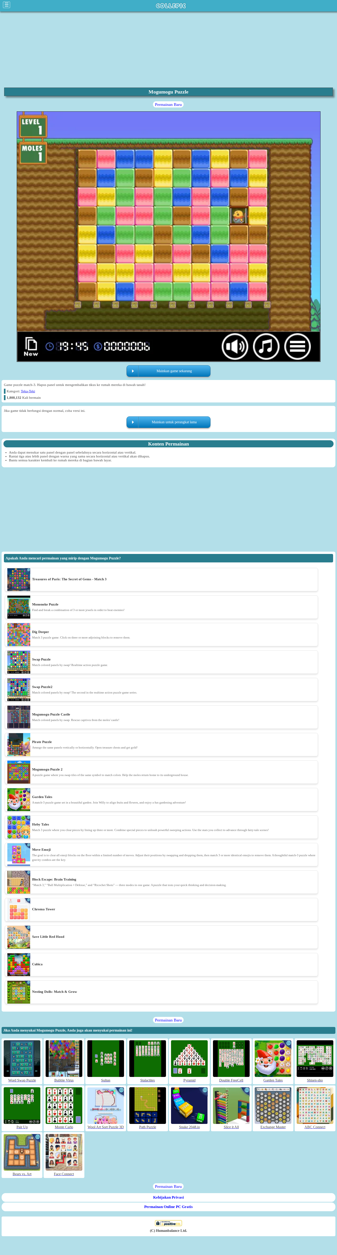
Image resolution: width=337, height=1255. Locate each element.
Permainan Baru (168, 104)
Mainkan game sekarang (174, 371)
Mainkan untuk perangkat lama (174, 422)
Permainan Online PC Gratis (168, 1207)
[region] (168, 49)
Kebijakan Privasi (168, 1197)
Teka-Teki (28, 391)
